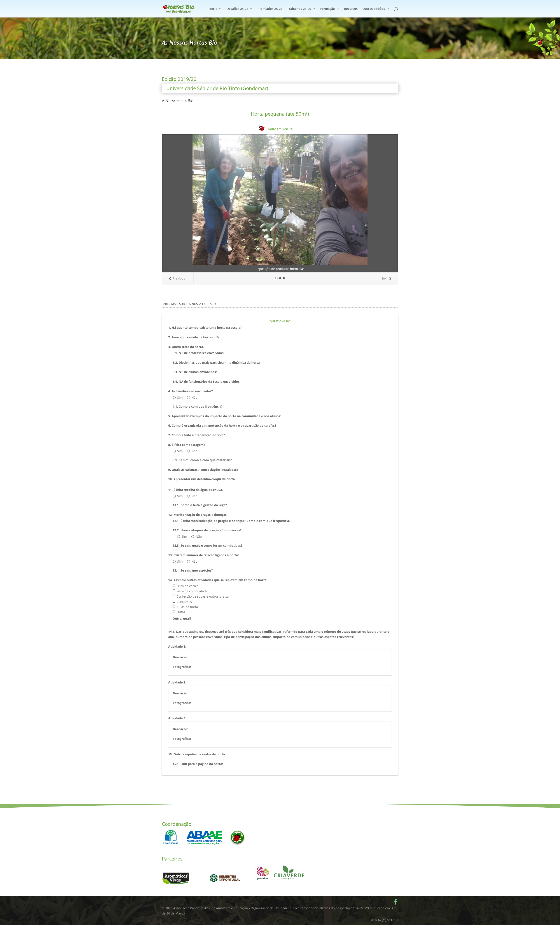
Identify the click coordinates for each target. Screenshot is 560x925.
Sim (180, 397)
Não (194, 397)
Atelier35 (392, 920)
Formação (327, 9)
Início (213, 9)
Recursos (351, 9)
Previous (179, 278)
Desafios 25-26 (237, 9)
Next (384, 278)
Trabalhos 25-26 (299, 9)
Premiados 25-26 (269, 9)
